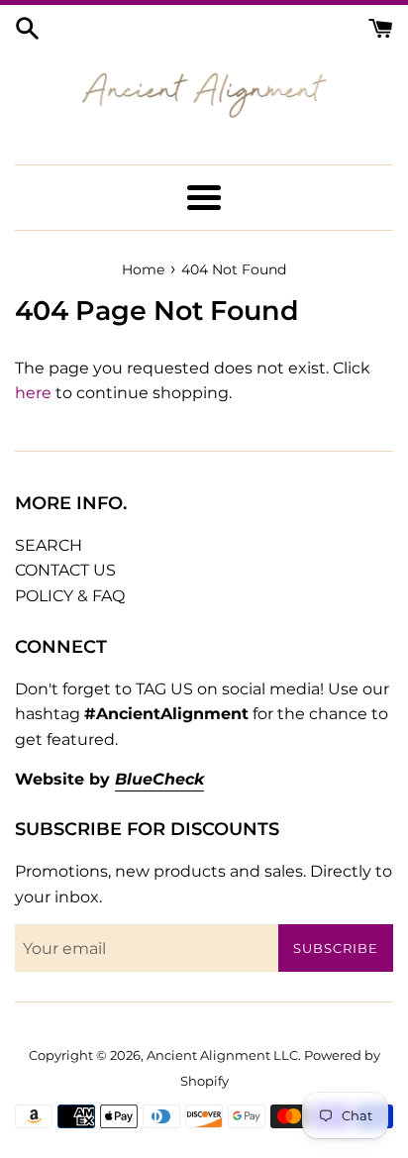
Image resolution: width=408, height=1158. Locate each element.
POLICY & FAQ (70, 595)
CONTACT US (65, 570)
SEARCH (48, 545)
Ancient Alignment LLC (222, 1055)
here (33, 392)
